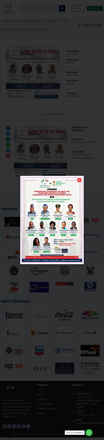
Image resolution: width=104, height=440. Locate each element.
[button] (79, 180)
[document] (52, 220)
